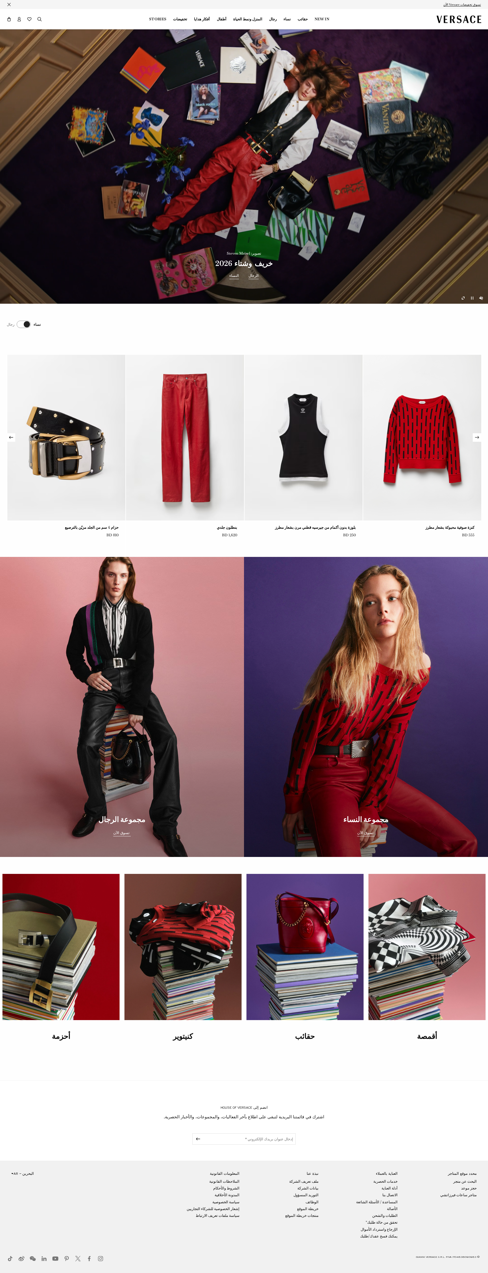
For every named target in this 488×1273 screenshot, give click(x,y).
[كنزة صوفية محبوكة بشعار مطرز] (66, 437)
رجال (273, 19)
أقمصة (427, 1036)
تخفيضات (180, 19)
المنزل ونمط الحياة (248, 19)
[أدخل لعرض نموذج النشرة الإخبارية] (197, 1139)
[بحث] (39, 19)
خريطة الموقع (308, 1208)
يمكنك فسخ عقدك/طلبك (379, 1236)
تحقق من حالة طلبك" (382, 1222)
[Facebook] (89, 1258)
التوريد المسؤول (306, 1195)
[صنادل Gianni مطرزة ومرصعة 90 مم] (304, 437)
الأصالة (392, 1208)
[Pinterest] (66, 1258)
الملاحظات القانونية (224, 1181)
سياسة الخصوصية (225, 1202)
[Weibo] (21, 1258)
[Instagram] (100, 1258)
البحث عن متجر (465, 1181)
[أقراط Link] (185, 437)
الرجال (254, 276)
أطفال (221, 19)
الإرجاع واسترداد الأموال (379, 1229)
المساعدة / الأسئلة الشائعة (377, 1202)
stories (157, 19)
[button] (9, 19)
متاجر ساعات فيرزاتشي (458, 1195)
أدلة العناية (390, 1188)
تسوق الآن (366, 833)
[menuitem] (322, 19)
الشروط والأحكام (226, 1188)
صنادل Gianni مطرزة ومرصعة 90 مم (327, 527)
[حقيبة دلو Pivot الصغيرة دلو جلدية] (422, 437)
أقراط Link (228, 527)
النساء (234, 276)
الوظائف (312, 1202)
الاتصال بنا (390, 1195)
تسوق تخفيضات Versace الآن (462, 4)
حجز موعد (469, 1188)
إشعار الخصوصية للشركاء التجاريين (213, 1208)
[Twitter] (78, 1258)
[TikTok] (10, 1258)
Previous (477, 437)
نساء (287, 19)
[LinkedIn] (44, 1258)
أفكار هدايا (202, 19)
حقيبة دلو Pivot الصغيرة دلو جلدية (448, 527)
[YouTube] (55, 1258)
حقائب (303, 19)
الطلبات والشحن (385, 1215)
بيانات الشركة (308, 1188)
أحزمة (61, 1036)
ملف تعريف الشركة (304, 1181)
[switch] (24, 324)
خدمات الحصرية (385, 1181)
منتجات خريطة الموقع (302, 1215)
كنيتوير (183, 1036)
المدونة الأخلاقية (227, 1195)
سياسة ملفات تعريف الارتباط (217, 1215)
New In (322, 19)
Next (11, 437)
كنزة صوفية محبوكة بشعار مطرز (94, 527)
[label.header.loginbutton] (19, 19)
